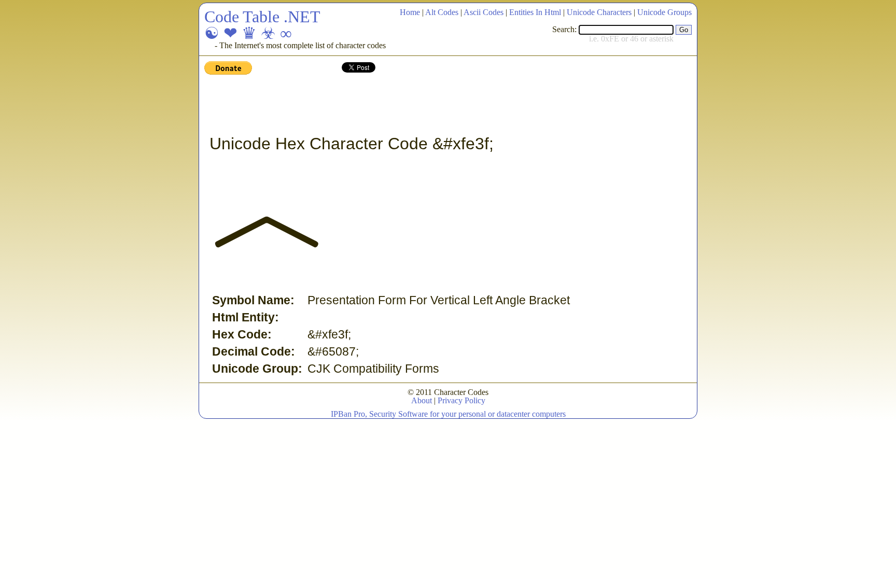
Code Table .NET (262, 16)
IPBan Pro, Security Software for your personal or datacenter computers (448, 413)
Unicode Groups (664, 12)
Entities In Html (535, 12)
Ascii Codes (483, 12)
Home (410, 12)
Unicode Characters (599, 12)
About (421, 400)
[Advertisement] (393, 105)
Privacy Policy (461, 400)
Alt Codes (441, 12)
